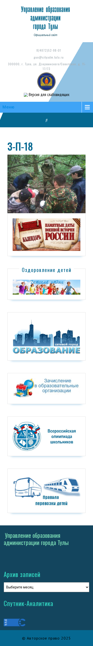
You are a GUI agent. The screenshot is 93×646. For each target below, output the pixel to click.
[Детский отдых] (46, 287)
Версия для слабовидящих (48, 94)
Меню (8, 107)
